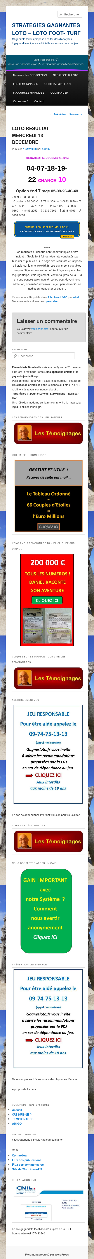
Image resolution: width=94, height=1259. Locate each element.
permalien (52, 301)
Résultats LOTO (57, 297)
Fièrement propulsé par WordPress (47, 1254)
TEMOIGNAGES (22, 1119)
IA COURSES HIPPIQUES (28, 92)
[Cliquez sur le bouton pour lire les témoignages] (47, 678)
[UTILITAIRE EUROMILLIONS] (47, 496)
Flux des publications (26, 1160)
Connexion (19, 1155)
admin (46, 149)
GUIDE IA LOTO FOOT (57, 84)
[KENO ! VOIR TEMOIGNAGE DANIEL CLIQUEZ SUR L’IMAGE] (47, 600)
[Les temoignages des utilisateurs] (47, 433)
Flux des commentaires (28, 1164)
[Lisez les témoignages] (47, 841)
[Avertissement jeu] (47, 755)
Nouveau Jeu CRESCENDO (30, 75)
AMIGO (17, 1123)
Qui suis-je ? (20, 101)
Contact (39, 101)
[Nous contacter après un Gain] (47, 911)
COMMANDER (59, 92)
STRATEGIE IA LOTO (65, 75)
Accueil (17, 1110)
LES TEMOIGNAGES (25, 84)
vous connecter (40, 329)
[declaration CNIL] (47, 1203)
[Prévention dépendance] (47, 1020)
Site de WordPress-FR (27, 1169)
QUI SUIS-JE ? (22, 1114)
